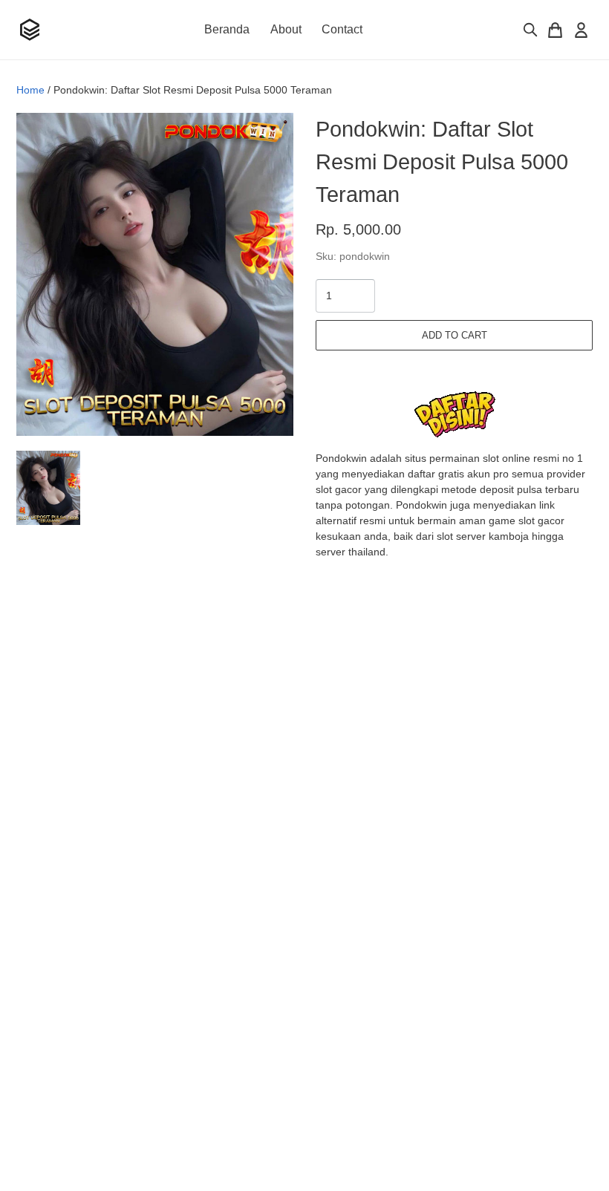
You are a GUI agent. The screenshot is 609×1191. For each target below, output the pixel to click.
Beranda (227, 29)
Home (30, 90)
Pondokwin (341, 458)
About (286, 29)
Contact (342, 29)
